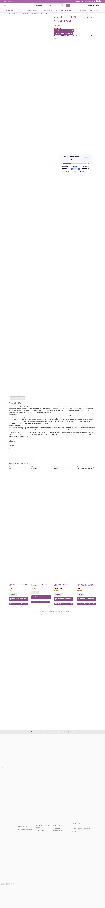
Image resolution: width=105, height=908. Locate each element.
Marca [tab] (22, 398)
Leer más (12, 594)
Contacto (71, 732)
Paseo (90, 10)
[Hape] (60, 96)
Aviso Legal (44, 732)
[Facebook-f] (97, 1)
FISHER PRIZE (58, 588)
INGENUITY (80, 588)
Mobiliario (85, 10)
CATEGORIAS (9, 10)
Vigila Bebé (78, 10)
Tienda (14, 13)
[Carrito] (68, 5)
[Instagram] (99, 1)
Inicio (10, 13)
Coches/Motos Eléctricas (45, 10)
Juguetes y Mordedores (89, 36)
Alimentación (96, 10)
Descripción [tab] (14, 398)
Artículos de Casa (59, 10)
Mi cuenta (34, 732)
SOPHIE (11, 588)
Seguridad (34, 10)
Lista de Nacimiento (93, 5)
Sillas (29, 10)
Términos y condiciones (58, 732)
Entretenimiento (69, 10)
